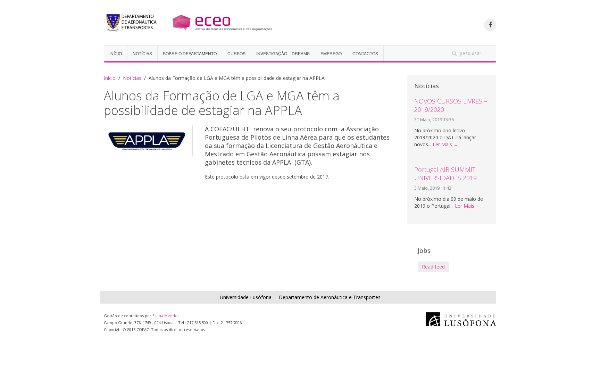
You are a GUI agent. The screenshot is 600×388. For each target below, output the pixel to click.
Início (115, 53)
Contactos (365, 53)
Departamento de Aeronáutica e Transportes (330, 297)
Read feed (433, 266)
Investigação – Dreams (283, 53)
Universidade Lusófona (246, 297)
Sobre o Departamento (190, 53)
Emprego (331, 53)
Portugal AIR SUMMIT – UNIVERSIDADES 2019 (447, 173)
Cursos (236, 53)
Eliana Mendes (165, 315)
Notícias (142, 53)
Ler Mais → (445, 144)
